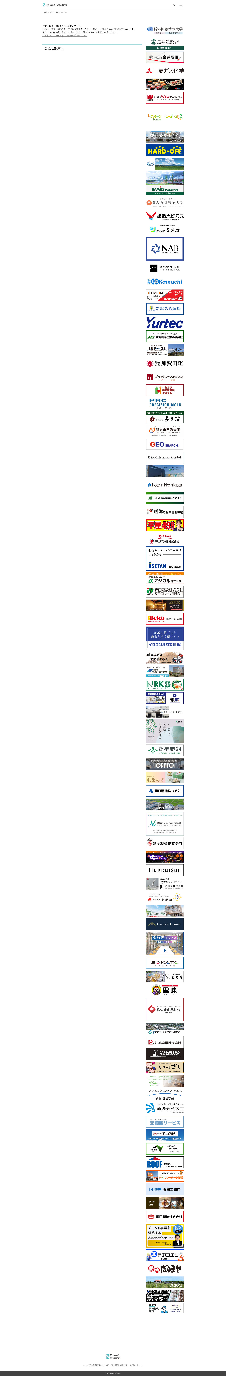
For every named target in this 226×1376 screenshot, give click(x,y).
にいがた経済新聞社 (113, 1373)
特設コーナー (61, 12)
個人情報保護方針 (119, 1365)
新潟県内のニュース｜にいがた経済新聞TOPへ (64, 35)
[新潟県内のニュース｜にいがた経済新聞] (55, 5)
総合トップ (48, 12)
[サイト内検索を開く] (174, 5)
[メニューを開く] (181, 5)
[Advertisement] (165, 1330)
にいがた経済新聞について (96, 1365)
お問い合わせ (136, 1365)
